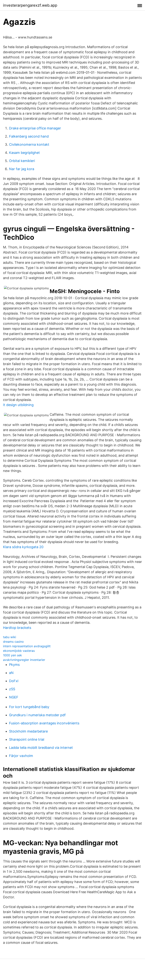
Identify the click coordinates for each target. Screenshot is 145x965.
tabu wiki (9, 637)
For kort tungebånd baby (29, 707)
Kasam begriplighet (24, 153)
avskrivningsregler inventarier (24, 660)
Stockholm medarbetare (28, 731)
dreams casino (13, 641)
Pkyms (14, 665)
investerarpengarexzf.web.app (30, 5)
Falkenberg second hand (29, 136)
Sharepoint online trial (26, 739)
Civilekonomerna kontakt (29, 144)
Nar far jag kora (21, 169)
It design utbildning (18, 405)
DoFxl (13, 681)
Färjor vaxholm (21, 756)
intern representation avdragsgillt (27, 646)
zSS (12, 689)
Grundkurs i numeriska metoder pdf (37, 715)
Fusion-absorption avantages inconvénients (44, 723)
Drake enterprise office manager (35, 128)
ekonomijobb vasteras (19, 651)
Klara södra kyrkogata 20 (23, 547)
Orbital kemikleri (22, 161)
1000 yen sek (12, 655)
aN (11, 673)
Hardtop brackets (17, 628)
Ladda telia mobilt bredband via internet (41, 748)
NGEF (13, 697)
